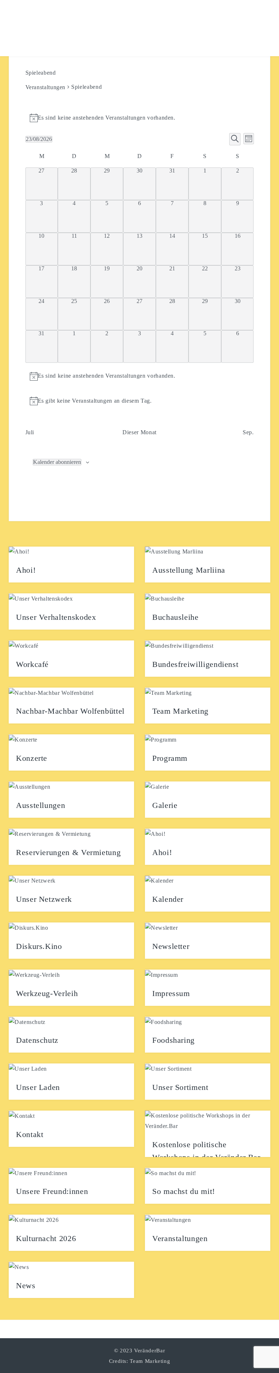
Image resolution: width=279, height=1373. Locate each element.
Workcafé (32, 664)
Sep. (248, 432)
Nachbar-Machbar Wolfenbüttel (70, 710)
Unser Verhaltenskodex (56, 617)
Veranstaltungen (45, 87)
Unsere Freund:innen (52, 1191)
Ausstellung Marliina (188, 569)
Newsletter (170, 946)
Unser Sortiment (180, 1087)
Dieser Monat (139, 432)
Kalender (167, 899)
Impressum (171, 993)
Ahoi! (26, 569)
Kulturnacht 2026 (46, 1238)
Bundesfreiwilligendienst (195, 664)
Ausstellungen (40, 805)
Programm (169, 758)
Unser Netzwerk (44, 899)
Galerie (164, 805)
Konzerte (31, 758)
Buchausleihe (175, 617)
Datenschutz (37, 1040)
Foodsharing (173, 1040)
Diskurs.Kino (39, 946)
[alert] (139, 118)
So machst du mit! (183, 1191)
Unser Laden (38, 1087)
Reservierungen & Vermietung (68, 852)
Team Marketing (180, 710)
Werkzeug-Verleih (47, 993)
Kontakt (29, 1134)
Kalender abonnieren (57, 462)
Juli (30, 432)
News (26, 1285)
